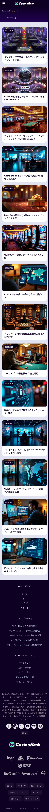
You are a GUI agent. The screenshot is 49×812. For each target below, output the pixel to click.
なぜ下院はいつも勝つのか (24, 625)
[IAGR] (10, 758)
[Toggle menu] (3, 3)
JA (23, 733)
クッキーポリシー (23, 808)
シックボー (24, 603)
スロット (24, 607)
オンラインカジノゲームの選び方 (24, 630)
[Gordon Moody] (24, 766)
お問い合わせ (24, 667)
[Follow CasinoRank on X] (21, 726)
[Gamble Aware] (21, 773)
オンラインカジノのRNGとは (24, 640)
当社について (24, 662)
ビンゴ (24, 593)
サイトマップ (38, 808)
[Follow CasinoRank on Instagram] (15, 726)
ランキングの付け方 (24, 677)
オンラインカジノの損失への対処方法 (24, 644)
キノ (24, 598)
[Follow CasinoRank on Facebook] (8, 726)
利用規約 (9, 808)
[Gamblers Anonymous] (20, 758)
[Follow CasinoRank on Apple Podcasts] (40, 726)
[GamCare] (34, 758)
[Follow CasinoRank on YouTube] (27, 726)
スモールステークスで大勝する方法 (24, 635)
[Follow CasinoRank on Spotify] (34, 726)
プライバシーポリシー (24, 681)
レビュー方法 (24, 672)
